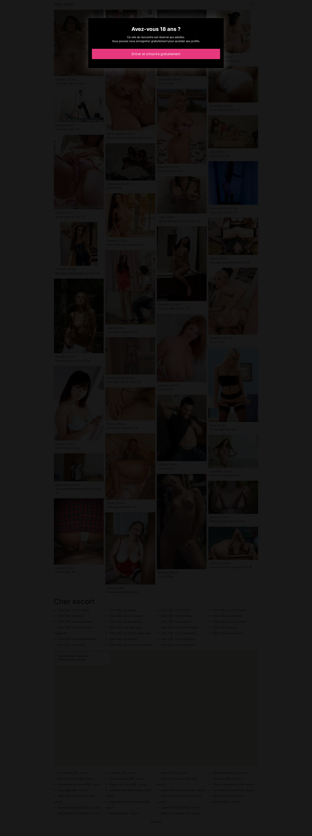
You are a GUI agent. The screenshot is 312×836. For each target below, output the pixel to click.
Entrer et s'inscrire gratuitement (156, 54)
